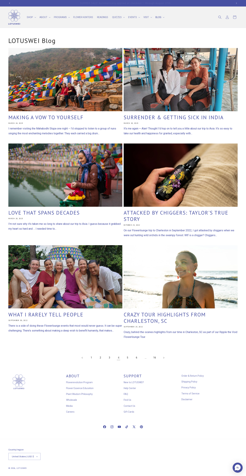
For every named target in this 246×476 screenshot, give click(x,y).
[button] (31, 17)
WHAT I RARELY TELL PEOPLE (45, 314)
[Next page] (163, 357)
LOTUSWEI (22, 468)
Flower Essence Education (80, 388)
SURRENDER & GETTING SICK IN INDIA (174, 117)
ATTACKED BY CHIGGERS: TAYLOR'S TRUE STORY (176, 216)
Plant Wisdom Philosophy (79, 394)
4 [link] (118, 357)
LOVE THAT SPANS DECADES (44, 213)
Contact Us (129, 406)
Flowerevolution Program (79, 382)
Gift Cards (129, 411)
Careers (70, 411)
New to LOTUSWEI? (134, 382)
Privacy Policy (188, 387)
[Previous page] (82, 357)
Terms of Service (190, 393)
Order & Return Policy (192, 375)
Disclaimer (186, 399)
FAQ (126, 394)
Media (69, 406)
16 (154, 357)
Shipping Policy (189, 381)
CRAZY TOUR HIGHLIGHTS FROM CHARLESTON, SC (165, 317)
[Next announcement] (236, 3)
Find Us (127, 400)
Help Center (130, 388)
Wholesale (71, 400)
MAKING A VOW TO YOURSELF (46, 117)
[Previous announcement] (9, 3)
